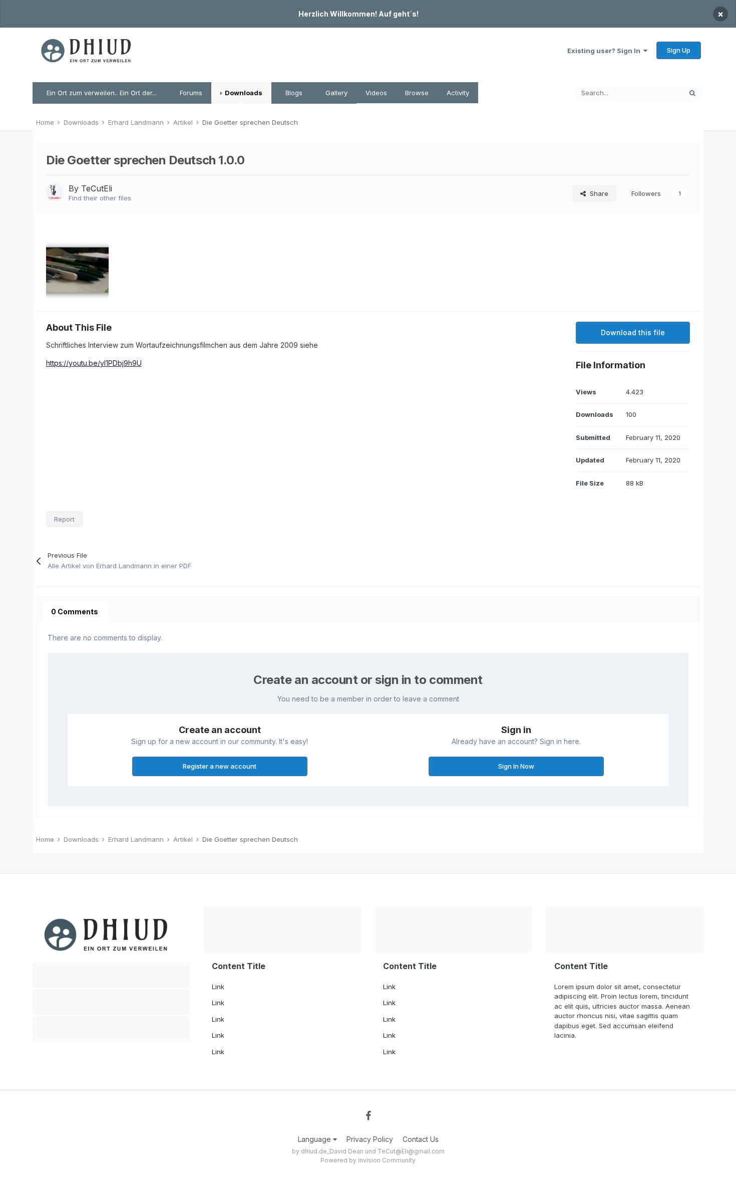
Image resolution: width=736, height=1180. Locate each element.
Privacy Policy (369, 1139)
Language (315, 1139)
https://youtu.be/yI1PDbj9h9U (94, 363)
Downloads (242, 93)
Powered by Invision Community (368, 1160)
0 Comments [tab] (74, 611)
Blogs (292, 93)
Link (218, 987)
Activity (458, 93)
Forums (190, 93)
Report (64, 519)
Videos (376, 93)
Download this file (633, 332)
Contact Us (421, 1139)
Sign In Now (516, 766)
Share (597, 193)
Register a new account (219, 766)
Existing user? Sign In (605, 51)
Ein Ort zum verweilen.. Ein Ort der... (101, 93)
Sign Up (678, 50)
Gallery (335, 93)
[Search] (692, 93)
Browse (417, 93)
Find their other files (100, 198)
